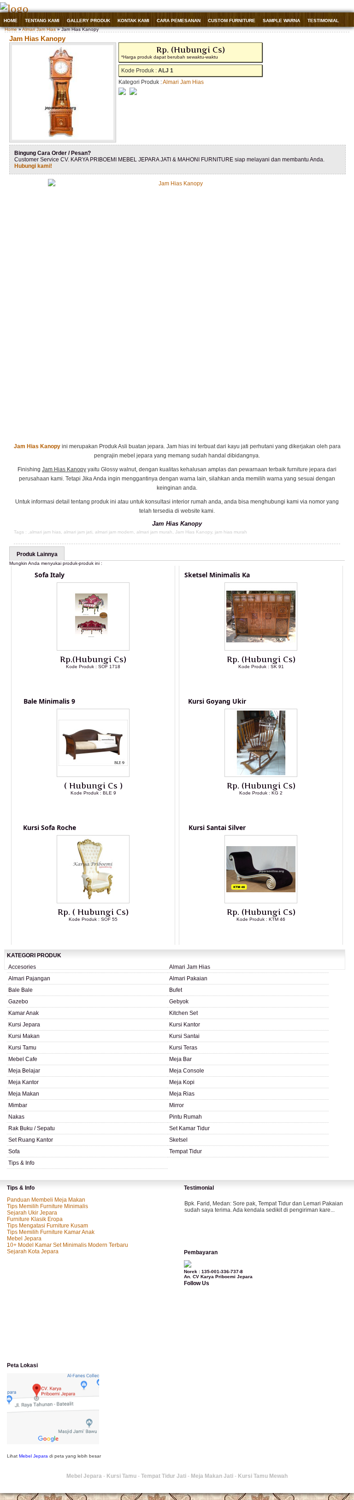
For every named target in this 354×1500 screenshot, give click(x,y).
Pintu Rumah (185, 1117)
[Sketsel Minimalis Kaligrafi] (260, 649)
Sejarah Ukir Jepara (32, 1212)
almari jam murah (154, 531)
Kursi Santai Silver (217, 827)
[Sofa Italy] (93, 649)
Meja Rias (182, 1094)
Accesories (22, 967)
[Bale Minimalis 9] (93, 775)
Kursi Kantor (184, 1024)
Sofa (14, 1151)
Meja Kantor (23, 1082)
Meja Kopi (182, 1082)
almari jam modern (114, 531)
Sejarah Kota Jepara (33, 1251)
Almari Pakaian (188, 978)
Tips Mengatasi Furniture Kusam (47, 1225)
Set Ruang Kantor (30, 1140)
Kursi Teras (183, 1047)
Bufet (175, 990)
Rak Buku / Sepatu (31, 1128)
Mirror (176, 1105)
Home (11, 20)
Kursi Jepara (24, 1024)
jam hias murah (231, 531)
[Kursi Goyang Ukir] (260, 775)
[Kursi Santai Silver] (260, 901)
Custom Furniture (231, 20)
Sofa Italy (50, 574)
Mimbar (17, 1105)
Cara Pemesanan (179, 20)
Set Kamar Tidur (189, 1128)
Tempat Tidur (185, 1151)
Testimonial (323, 20)
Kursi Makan (24, 1036)
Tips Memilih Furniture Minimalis (47, 1206)
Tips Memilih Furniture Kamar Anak (50, 1232)
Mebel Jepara (24, 1238)
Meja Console (186, 1070)
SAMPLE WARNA (281, 20)
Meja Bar (180, 1059)
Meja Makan (23, 1094)
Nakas (16, 1117)
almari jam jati (78, 531)
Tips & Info (21, 1163)
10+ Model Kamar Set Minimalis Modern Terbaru (67, 1245)
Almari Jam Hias (39, 29)
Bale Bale (20, 990)
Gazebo (18, 1001)
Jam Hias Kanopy (37, 38)
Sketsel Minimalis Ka (217, 574)
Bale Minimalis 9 (49, 701)
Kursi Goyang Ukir (217, 701)
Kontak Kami (133, 20)
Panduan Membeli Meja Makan (46, 1200)
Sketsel (178, 1140)
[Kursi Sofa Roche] (93, 901)
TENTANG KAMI (42, 20)
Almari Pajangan (29, 978)
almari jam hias (45, 531)
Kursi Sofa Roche (49, 827)
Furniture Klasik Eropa (35, 1219)
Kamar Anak (23, 1013)
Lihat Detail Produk (100, 681)
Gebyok (179, 1001)
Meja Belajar (24, 1070)
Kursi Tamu (22, 1047)
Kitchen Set (183, 1013)
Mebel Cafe (22, 1059)
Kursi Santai (184, 1036)
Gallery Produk (88, 20)
